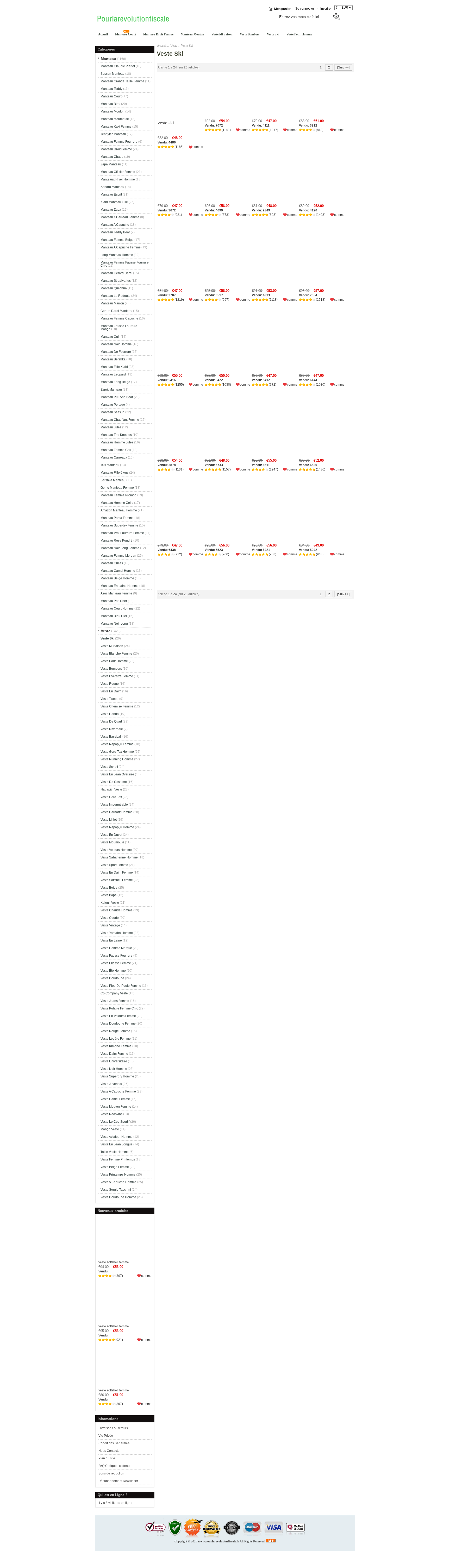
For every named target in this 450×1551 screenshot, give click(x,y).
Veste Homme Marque (116, 948)
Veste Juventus (111, 1084)
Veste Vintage (110, 925)
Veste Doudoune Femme (118, 1023)
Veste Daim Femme (114, 1054)
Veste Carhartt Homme (117, 812)
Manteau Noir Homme (116, 344)
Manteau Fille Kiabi (114, 367)
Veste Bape (109, 895)
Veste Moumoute (112, 842)
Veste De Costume (114, 782)
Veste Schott (109, 767)
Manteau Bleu (110, 104)
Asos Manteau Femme (116, 593)
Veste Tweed (109, 699)
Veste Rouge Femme (115, 1031)
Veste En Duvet (111, 835)
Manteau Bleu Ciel (114, 616)
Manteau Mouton (192, 34)
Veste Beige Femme (115, 1167)
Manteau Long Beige (115, 382)
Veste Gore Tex (111, 797)
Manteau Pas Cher (114, 601)
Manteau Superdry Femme (119, 525)
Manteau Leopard (113, 374)
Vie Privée (105, 1435)
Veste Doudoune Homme (118, 1197)
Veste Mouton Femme (116, 1106)
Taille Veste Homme (115, 1152)
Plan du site (106, 1458)
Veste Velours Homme (116, 850)
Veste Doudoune (112, 978)
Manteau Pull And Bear (117, 397)
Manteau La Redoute (115, 296)
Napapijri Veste (111, 789)
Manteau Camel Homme (118, 571)
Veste (173, 45)
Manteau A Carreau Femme (120, 217)
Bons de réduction (111, 1473)
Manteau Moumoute (115, 119)
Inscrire (325, 8)
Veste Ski (273, 34)
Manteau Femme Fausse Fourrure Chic (125, 264)
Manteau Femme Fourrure (119, 141)
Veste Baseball (111, 736)
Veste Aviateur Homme (117, 1137)
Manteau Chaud (112, 157)
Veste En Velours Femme (118, 1016)
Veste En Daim (111, 691)
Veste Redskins (111, 1114)
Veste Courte (110, 918)
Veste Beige (109, 887)
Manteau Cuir (110, 336)
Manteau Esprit (111, 194)
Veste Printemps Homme (118, 1174)
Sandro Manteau (112, 187)
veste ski (166, 122)
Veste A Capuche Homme (118, 1182)
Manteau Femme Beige (117, 240)
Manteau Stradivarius (116, 280)
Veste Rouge (110, 684)
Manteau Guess (112, 563)
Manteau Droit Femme (158, 34)
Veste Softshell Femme (117, 880)
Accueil (103, 34)
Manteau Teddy (111, 89)
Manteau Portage (113, 404)
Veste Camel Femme (115, 1099)
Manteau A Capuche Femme (121, 247)
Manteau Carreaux (114, 457)
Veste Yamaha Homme (117, 933)
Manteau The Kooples (116, 435)
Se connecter (304, 8)
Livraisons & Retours (113, 1428)
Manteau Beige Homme (117, 578)
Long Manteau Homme (117, 255)
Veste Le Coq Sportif (115, 1121)
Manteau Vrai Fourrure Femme (122, 533)
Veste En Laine (111, 940)
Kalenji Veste (110, 903)
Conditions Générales (113, 1443)
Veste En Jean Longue (117, 1144)
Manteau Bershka (113, 359)
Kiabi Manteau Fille (114, 202)
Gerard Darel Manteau (116, 311)
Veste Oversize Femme (117, 676)
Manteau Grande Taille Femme (122, 81)
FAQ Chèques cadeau (114, 1466)
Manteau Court (125, 34)
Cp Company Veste (114, 993)
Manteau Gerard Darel (116, 273)
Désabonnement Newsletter (118, 1481)
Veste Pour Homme (299, 34)
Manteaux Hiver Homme (118, 179)
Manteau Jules (111, 427)
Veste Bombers (250, 34)
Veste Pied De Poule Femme (121, 986)
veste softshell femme (113, 1262)
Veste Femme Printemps (118, 1159)
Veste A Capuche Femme (118, 1091)
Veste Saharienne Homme (119, 857)
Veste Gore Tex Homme (117, 751)
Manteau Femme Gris (116, 450)
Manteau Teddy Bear (115, 232)
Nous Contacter (109, 1451)
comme (146, 1276)
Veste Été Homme (113, 970)
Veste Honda (110, 714)
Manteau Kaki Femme (116, 126)
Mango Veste (110, 1129)
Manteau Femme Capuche (119, 318)
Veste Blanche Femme (116, 653)
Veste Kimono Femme (116, 1046)
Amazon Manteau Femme (119, 510)
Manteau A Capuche (115, 225)
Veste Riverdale (112, 729)
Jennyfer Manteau (113, 134)
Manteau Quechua (114, 288)
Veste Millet (109, 819)
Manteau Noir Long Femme (120, 548)
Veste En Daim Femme (117, 872)
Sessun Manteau (112, 74)
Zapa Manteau (111, 164)
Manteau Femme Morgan (118, 555)
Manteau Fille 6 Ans (114, 472)
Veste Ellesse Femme (116, 963)
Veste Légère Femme (116, 1038)
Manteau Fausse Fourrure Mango (119, 327)
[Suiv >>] (343, 67)
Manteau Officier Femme (118, 172)
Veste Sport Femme (114, 865)
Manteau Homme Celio (117, 503)
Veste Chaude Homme (117, 910)
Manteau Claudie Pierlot (118, 66)
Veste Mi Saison (222, 34)
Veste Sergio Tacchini (116, 1189)
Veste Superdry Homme (117, 1076)
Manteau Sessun (112, 412)
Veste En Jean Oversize (117, 774)
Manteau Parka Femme (117, 518)
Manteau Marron (112, 303)
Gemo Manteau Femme (117, 487)
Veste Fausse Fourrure (117, 955)
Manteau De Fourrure (116, 352)
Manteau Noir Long (114, 623)
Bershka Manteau (113, 480)
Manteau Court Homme (117, 608)
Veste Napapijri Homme (117, 827)
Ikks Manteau (110, 465)
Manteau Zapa (111, 209)
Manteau (108, 58)
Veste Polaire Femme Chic (119, 1008)
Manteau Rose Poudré (117, 540)
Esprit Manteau (111, 389)
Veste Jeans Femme (115, 1001)
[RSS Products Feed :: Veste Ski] (271, 1541)
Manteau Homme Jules (117, 442)
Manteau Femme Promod (118, 495)
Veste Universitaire (114, 1061)
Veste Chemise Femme (117, 706)
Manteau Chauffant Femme (120, 420)
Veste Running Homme (117, 759)
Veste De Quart (111, 721)
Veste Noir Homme (114, 1069)
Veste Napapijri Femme (117, 744)
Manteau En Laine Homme (120, 586)
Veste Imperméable (114, 804)
